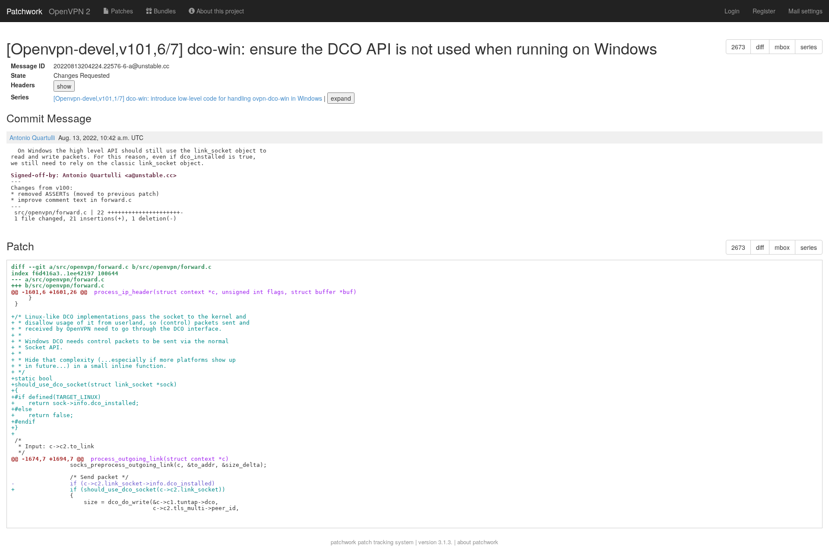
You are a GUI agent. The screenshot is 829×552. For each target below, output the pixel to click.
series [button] (809, 46)
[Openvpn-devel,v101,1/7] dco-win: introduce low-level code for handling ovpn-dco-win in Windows (189, 98)
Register (764, 10)
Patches (121, 10)
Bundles (164, 10)
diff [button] (760, 46)
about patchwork (477, 542)
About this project (219, 10)
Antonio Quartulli (32, 137)
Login (732, 10)
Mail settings (805, 10)
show (64, 86)
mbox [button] (782, 46)
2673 (738, 46)
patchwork (343, 542)
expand (341, 98)
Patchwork (24, 10)
